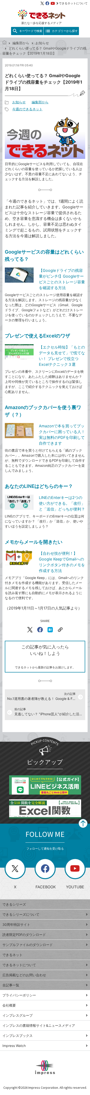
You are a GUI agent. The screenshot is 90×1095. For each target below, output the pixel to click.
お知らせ (42, 43)
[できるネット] (4, 42)
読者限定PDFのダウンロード (24, 935)
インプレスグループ (17, 1015)
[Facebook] (47, 3)
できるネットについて (73, 3)
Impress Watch (14, 1046)
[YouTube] (53, 3)
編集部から (20, 43)
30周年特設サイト (16, 924)
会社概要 (9, 1005)
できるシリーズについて (20, 914)
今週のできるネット (27, 109)
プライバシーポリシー (19, 995)
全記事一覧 (10, 985)
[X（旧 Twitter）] (42, 3)
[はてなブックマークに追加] (50, 630)
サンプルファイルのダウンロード (27, 945)
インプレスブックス (17, 1035)
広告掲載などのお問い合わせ (24, 975)
